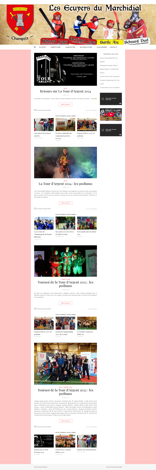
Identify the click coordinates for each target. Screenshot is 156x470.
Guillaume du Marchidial (44, 110)
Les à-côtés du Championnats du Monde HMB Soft (43, 234)
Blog (65, 88)
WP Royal (44, 467)
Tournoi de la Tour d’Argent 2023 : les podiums (65, 284)
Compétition (65, 279)
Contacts (113, 47)
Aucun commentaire (91, 110)
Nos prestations (86, 47)
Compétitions (55, 47)
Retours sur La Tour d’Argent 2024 (65, 91)
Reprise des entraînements (86, 450)
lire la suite (65, 104)
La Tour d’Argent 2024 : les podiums (65, 183)
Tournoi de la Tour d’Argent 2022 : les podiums (65, 392)
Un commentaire (92, 309)
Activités (42, 47)
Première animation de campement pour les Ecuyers (64, 135)
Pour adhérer (102, 47)
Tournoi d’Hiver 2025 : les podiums (110, 87)
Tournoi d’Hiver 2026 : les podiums (110, 76)
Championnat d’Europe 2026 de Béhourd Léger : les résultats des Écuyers (109, 69)
